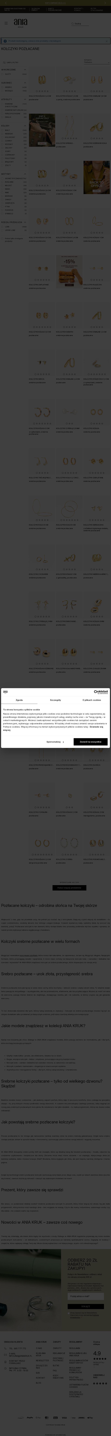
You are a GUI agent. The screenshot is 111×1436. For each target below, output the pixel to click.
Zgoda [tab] (19, 700)
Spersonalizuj (54, 742)
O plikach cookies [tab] (92, 700)
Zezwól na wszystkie (90, 742)
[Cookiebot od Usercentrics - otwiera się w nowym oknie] (96, 692)
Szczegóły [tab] (55, 700)
